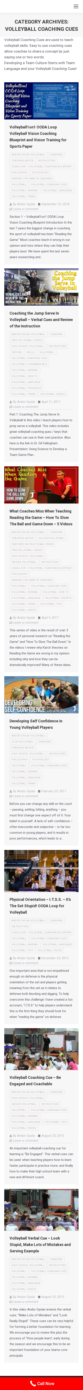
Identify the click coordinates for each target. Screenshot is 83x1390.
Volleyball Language (57, 190)
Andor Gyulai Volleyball (28, 154)
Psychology (40, 172)
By (24, 204)
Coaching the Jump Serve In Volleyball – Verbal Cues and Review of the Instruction (41, 319)
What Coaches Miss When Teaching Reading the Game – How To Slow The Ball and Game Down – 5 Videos (41, 517)
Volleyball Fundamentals (29, 364)
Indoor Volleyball (24, 562)
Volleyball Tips (51, 604)
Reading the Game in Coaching (31, 178)
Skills (31, 352)
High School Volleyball (27, 346)
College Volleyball (51, 538)
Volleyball (19, 184)
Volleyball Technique (26, 388)
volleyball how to (24, 376)
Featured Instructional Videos (32, 544)
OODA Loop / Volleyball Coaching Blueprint (41, 166)
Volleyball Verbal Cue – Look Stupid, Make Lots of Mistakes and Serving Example (40, 1244)
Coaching (56, 154)
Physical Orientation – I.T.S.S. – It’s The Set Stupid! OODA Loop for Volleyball (40, 905)
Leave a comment (25, 209)
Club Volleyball (22, 741)
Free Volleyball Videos (27, 340)
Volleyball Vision (50, 950)
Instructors (47, 160)
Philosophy (19, 172)
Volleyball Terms (23, 196)
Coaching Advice (22, 160)
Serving (16, 352)
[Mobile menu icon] (76, 6)
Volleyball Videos (52, 394)
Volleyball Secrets (58, 598)
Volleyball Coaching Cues (49, 184)
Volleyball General (24, 190)
